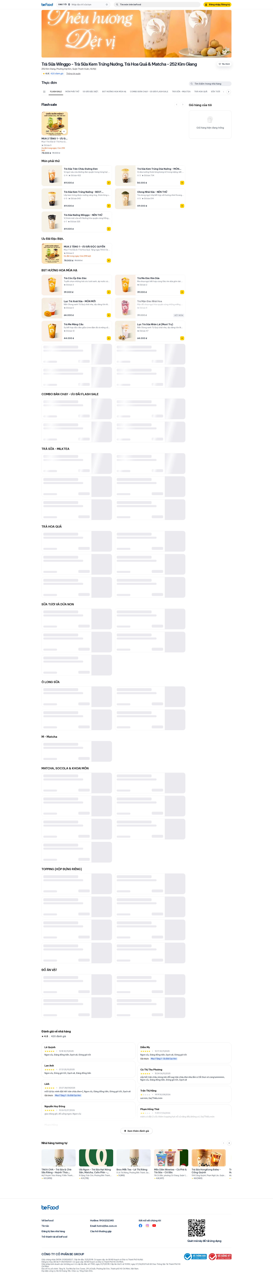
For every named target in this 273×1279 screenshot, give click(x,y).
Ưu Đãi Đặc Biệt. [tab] (91, 91)
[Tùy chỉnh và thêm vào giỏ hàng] (64, 131)
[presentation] (133, 91)
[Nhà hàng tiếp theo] (229, 1143)
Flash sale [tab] (56, 91)
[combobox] (88, 4)
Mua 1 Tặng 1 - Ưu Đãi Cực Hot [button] (68, 1095)
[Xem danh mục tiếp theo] (228, 91)
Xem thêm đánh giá (138, 1131)
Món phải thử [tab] (72, 91)
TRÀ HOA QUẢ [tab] (200, 91)
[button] (83, 4)
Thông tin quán (73, 73)
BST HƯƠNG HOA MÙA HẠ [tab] (114, 91)
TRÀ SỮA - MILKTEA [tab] (181, 91)
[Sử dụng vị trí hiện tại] (106, 4)
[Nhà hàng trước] (223, 1143)
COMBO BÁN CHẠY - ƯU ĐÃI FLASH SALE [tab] (149, 91)
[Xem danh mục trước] (223, 91)
